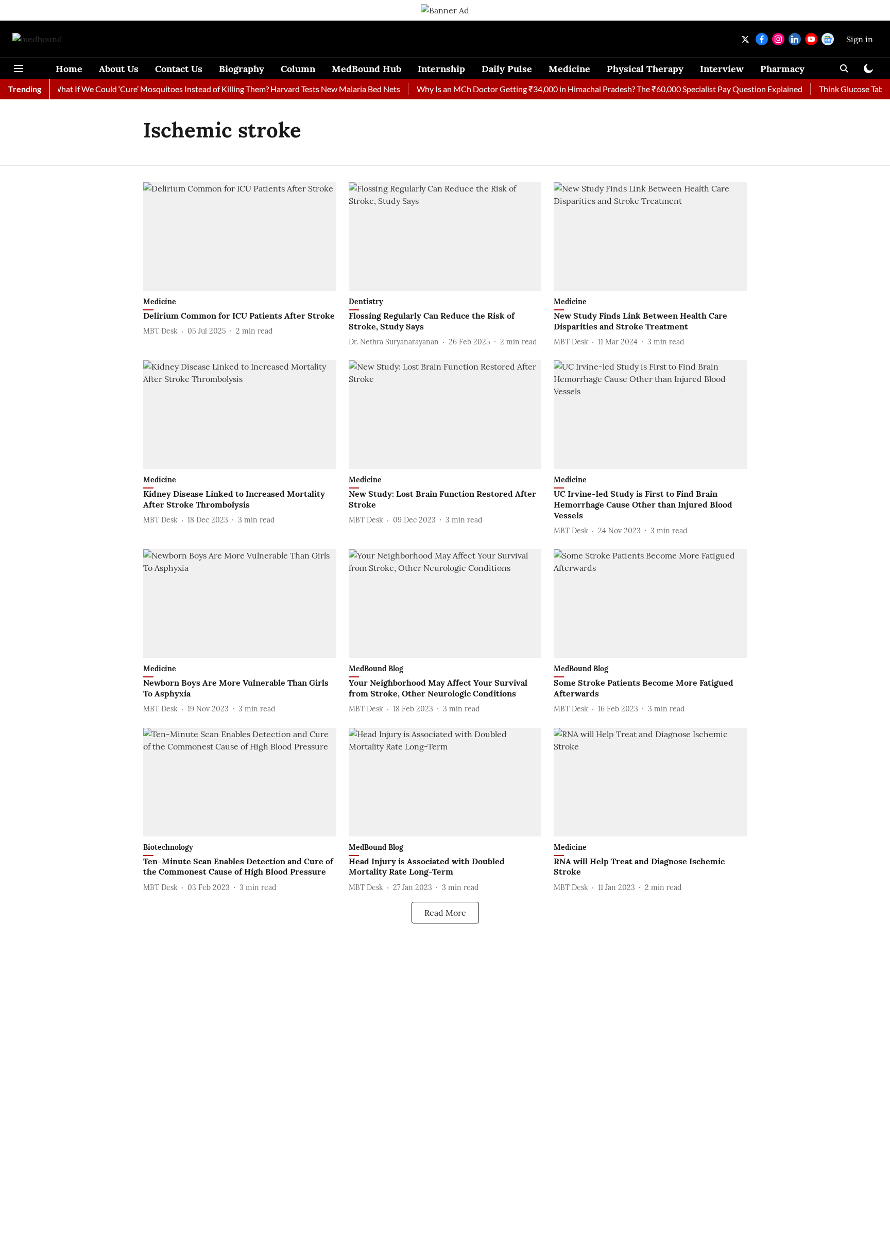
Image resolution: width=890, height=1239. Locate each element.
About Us (119, 69)
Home (69, 69)
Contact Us (178, 69)
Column (298, 69)
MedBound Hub (366, 69)
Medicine (569, 69)
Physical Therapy (645, 69)
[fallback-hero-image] (239, 236)
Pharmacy (782, 69)
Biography (241, 69)
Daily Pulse (507, 69)
